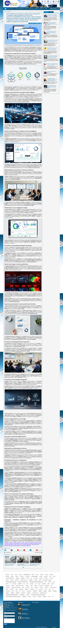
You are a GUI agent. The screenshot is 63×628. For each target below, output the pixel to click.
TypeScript (39, 596)
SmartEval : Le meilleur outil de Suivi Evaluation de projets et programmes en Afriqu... (10, 564)
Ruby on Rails (41, 589)
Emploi (28, 578)
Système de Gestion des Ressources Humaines (38, 594)
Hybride (7, 583)
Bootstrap (7, 576)
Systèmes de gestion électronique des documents (13, 596)
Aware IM (46, 574)
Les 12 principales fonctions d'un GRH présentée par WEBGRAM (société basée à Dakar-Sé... (53, 56)
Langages (43, 583)
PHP (31, 587)
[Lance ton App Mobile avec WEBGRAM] (45, 72)
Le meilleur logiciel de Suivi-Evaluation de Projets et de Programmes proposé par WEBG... (52, 86)
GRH (45, 581)
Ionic (24, 583)
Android (16, 574)
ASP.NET (33, 574)
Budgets (12, 576)
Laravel (48, 583)
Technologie (24, 596)
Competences (28, 576)
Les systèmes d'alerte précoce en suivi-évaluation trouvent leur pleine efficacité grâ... (35, 564)
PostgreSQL (36, 587)
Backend (51, 574)
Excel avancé (36, 578)
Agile (12, 574)
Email (39, 23)
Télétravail (34, 596)
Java (27, 583)
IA (10, 583)
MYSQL (32, 585)
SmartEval (8, 548)
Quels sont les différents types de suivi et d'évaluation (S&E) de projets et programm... (53, 64)
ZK (52, 596)
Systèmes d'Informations (19, 8)
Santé (46, 589)
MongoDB (27, 585)
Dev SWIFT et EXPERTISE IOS (10, 578)
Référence (41, 8)
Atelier (37, 574)
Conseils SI (45, 576)
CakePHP (16, 576)
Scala (49, 589)
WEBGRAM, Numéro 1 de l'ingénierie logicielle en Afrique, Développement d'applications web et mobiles (20, 627)
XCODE (49, 596)
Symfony (28, 594)
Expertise (41, 578)
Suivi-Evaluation (22, 594)
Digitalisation (23, 578)
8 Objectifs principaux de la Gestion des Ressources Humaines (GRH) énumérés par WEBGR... (53, 23)
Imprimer (34, 23)
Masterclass (7, 585)
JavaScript (31, 583)
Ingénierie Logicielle (10, 8)
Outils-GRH (27, 587)
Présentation (46, 587)
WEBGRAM (44, 596)
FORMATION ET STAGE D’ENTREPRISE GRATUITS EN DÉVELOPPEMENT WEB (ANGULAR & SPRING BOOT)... (52, 80)
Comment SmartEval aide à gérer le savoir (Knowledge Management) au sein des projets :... (23, 565)
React (16, 589)
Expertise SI (46, 578)
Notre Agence (41, 585)
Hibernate (49, 581)
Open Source (8, 587)
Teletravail (29, 596)
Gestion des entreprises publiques (11, 581)
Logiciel (52, 583)
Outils (23, 587)
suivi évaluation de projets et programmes (12, 594)
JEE (35, 583)
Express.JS (51, 578)
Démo (50, 576)
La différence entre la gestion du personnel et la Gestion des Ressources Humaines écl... (53, 48)
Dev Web (17, 578)
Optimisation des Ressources (16, 587)
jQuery (39, 583)
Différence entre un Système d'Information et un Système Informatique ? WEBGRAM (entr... (53, 15)
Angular (20, 574)
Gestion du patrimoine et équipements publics (36, 581)
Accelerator (7, 574)
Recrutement (21, 589)
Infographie (14, 583)
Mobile (26, 8)
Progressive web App (53, 587)
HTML (54, 581)
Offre (51, 585)
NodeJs (36, 585)
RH (36, 589)
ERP (31, 578)
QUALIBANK (11, 589)
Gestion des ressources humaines (23, 581)
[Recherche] (58, 8)
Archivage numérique (27, 574)
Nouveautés (47, 585)
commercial (21, 576)
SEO (53, 589)
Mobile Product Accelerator (19, 585)
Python (7, 589)
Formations (36, 8)
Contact (46, 8)
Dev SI (54, 576)
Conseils (41, 576)
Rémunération (32, 589)
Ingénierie (19, 583)
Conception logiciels (35, 576)
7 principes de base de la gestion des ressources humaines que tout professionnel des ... (53, 40)
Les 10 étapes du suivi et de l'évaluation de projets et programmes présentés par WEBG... (52, 32)
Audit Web (41, 574)
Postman (41, 587)
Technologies (31, 8)
